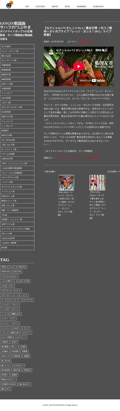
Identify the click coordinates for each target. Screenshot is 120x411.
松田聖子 (5, 131)
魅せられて (5, 389)
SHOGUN (22, 267)
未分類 (4, 247)
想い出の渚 (5, 361)
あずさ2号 (17, 272)
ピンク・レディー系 (9, 51)
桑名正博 (94, 158)
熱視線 (14, 375)
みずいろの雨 (24, 281)
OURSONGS (98, 6)
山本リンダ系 (7, 84)
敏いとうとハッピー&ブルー (12, 365)
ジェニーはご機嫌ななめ (10, 314)
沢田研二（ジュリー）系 (11, 219)
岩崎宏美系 (6, 79)
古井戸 (14, 342)
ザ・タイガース (7, 300)
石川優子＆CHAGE (8, 384)
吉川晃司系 (6, 112)
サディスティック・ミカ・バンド (14, 295)
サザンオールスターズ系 (11, 107)
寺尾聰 (24, 351)
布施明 (26, 356)
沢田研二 (4, 375)
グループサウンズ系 (9, 177)
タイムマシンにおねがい (10, 328)
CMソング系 (6, 234)
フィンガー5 (6, 93)
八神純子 (4, 342)
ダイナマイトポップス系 (11, 187)
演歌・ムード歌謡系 (9, 210)
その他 (4, 215)
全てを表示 (6, 46)
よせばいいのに (7, 286)
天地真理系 (6, 88)
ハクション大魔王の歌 (10, 333)
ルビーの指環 (6, 337)
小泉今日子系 (7, 159)
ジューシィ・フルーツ (10, 323)
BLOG (67, 6)
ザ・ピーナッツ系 (8, 149)
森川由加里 (5, 370)
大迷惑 (22, 347)
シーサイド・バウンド (10, 304)
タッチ (26, 328)
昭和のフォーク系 (8, 201)
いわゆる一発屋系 (8, 243)
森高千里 (16, 370)
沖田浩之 (27, 370)
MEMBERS (81, 6)
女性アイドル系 (8, 224)
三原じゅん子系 (8, 145)
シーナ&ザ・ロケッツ (9, 309)
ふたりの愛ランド (8, 281)
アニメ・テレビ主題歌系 (11, 173)
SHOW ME (5, 272)
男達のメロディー (8, 379)
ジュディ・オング (8, 318)
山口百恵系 (6, 98)
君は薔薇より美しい (9, 347)
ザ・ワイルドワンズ (24, 300)
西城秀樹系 (6, 70)
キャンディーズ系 (8, 60)
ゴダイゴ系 (6, 103)
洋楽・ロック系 (8, 205)
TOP (27, 6)
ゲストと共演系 (8, 154)
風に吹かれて (24, 384)
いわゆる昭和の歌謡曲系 (11, 168)
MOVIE (55, 6)
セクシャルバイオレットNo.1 (72, 158)
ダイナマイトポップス (9, 4)
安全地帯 (15, 351)
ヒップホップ (7, 126)
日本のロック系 (8, 196)
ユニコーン (26, 333)
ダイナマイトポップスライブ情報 (15, 229)
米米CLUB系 (6, 135)
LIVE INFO (40, 6)
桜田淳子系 (6, 74)
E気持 (3, 267)
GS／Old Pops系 (8, 140)
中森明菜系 (6, 65)
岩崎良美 (16, 356)
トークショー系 (8, 191)
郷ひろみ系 (6, 56)
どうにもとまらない (9, 276)
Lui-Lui (12, 267)
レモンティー (20, 337)
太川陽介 (4, 351)
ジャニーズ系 (7, 182)
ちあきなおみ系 (8, 238)
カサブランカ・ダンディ (10, 290)
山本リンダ (5, 356)
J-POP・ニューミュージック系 (14, 163)
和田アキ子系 (7, 117)
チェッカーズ (7, 121)
